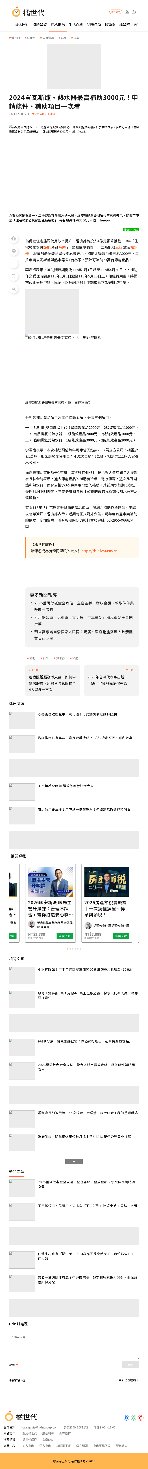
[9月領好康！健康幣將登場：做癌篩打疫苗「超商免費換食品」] (22, 1047)
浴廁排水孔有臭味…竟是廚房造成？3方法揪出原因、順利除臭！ (87, 737)
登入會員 (45, 1445)
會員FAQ (47, 1439)
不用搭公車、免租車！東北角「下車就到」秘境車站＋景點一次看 (87, 1205)
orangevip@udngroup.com (40, 1427)
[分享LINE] (13, 251)
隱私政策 (121, 1445)
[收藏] (13, 276)
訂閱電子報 (63, 1445)
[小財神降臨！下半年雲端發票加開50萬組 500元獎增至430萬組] (22, 975)
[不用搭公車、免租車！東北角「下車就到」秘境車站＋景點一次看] (22, 1212)
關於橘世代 (29, 1433)
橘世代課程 (29, 1439)
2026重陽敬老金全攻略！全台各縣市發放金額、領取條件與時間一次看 (88, 1067)
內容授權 (65, 1433)
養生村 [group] (15, 38)
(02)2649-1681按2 (76, 1427)
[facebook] (126, 1417)
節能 (75, 658)
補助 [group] (64, 38)
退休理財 (21, 24)
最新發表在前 (127, 1380)
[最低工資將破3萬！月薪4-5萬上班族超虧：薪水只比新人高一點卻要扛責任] (22, 999)
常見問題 (82, 1445)
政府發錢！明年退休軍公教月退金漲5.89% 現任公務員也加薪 (84, 1136)
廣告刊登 (48, 1433)
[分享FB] (13, 238)
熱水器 (60, 658)
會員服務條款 (101, 1445)
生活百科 (76, 24)
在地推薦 (58, 24)
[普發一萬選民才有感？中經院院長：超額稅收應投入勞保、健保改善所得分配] (22, 1283)
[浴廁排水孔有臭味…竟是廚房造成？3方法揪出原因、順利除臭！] (22, 744)
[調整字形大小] (13, 288)
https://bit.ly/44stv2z (99, 550)
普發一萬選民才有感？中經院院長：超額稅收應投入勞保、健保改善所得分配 (87, 1279)
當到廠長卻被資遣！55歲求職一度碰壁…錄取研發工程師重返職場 (88, 1112)
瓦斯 (46, 658)
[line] (133, 1417)
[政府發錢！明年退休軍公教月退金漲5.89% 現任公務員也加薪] (22, 1143)
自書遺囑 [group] (48, 38)
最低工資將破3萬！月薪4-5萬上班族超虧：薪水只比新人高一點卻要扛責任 (88, 995)
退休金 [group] (31, 38)
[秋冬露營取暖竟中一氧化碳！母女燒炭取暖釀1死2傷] (22, 720)
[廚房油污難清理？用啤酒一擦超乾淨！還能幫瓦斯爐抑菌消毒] (22, 815)
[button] (133, 11)
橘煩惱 (110, 24)
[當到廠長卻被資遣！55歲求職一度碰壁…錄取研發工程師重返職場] (22, 1119)
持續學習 (39, 24)
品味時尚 (94, 24)
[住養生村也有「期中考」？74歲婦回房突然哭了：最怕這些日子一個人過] (22, 1260)
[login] (127, 11)
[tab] (67, 949)
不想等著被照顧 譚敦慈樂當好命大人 (66, 785)
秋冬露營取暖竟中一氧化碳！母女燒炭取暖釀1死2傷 (77, 714)
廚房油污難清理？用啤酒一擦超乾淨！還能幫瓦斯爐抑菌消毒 (84, 809)
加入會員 (28, 1445)
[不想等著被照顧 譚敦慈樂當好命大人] (22, 792)
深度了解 (32, 936)
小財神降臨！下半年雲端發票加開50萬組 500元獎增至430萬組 (86, 969)
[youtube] (140, 1417)
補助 (32, 658)
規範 (12, 1365)
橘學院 (124, 24)
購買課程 (115, 11)
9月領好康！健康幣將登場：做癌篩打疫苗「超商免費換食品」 (85, 1041)
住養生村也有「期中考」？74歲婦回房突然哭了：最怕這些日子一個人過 (88, 1256)
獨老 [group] (76, 38)
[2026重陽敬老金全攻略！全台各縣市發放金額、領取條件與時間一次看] (22, 1071)
